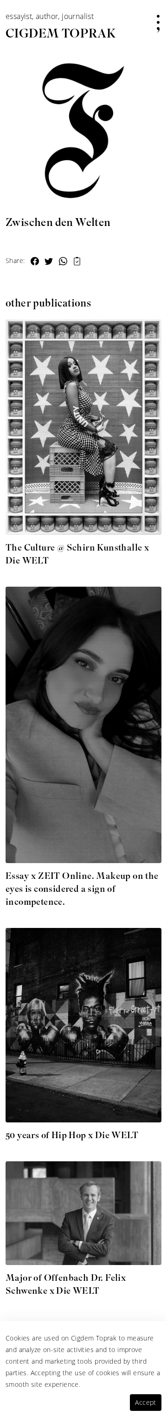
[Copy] (77, 260)
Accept (145, 1402)
